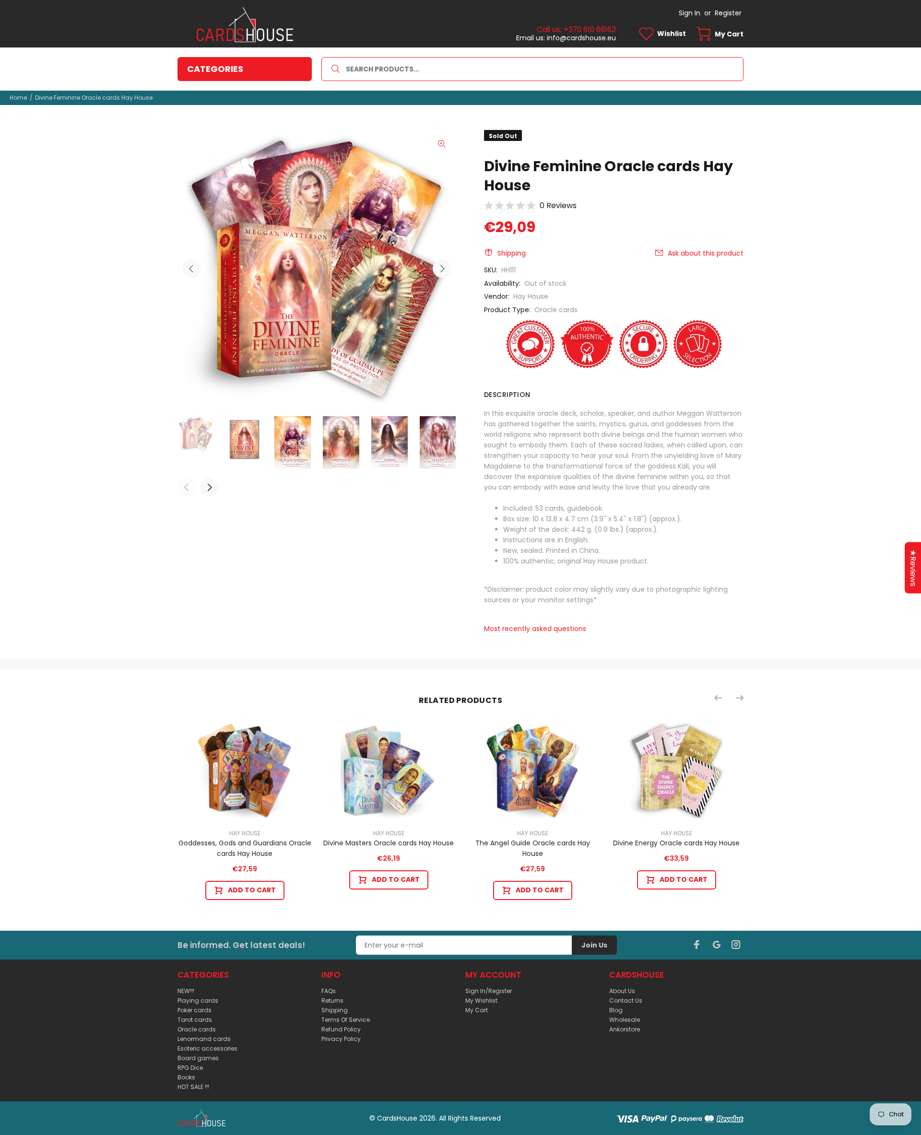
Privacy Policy (341, 1039)
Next (442, 268)
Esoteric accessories (207, 1048)
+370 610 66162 (590, 29)
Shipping (511, 253)
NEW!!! (185, 991)
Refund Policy (341, 1029)
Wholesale (624, 1020)
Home (18, 98)
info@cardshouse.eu (581, 38)
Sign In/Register (488, 991)
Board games (198, 1058)
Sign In (689, 13)
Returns (332, 1000)
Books (186, 1077)
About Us (622, 991)
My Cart (476, 1010)
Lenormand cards (204, 1039)
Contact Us (625, 1000)
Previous (191, 268)
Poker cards (194, 1010)
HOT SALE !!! (193, 1087)
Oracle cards (556, 310)
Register (728, 13)
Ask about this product (706, 253)
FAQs (328, 991)
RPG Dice (190, 1068)
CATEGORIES (215, 69)
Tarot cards (194, 1020)
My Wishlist (481, 1000)
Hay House (530, 296)
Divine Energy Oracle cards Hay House (676, 843)
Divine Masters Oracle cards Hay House (388, 843)
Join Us (594, 945)
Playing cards (197, 1000)
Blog (616, 1010)
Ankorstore (624, 1029)
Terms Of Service (345, 1020)
